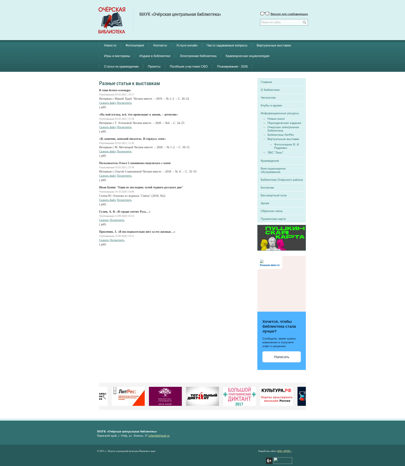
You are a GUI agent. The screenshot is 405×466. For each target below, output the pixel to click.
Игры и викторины (117, 56)
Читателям (268, 97)
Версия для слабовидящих (289, 14)
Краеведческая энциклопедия (247, 56)
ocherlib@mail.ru (159, 435)
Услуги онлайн (186, 45)
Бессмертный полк (274, 195)
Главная (266, 82)
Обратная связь (272, 211)
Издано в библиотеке (154, 56)
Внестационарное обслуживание (273, 170)
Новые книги (276, 118)
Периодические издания (284, 123)
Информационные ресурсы (280, 113)
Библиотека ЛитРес (280, 134)
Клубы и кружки (271, 105)
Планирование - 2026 (232, 66)
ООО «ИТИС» (284, 451)
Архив (265, 203)
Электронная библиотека (198, 56)
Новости (110, 45)
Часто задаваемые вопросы (227, 45)
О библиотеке (270, 89)
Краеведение (270, 160)
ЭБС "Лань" (275, 152)
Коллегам (267, 187)
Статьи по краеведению (121, 66)
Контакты (160, 45)
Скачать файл (107, 103)
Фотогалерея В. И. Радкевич (287, 146)
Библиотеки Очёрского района (282, 179)
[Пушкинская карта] (282, 237)
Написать (281, 357)
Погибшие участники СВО (189, 66)
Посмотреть (124, 103)
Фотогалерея (135, 45)
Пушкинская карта (273, 218)
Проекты (154, 66)
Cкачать (104, 220)
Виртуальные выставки (274, 45)
